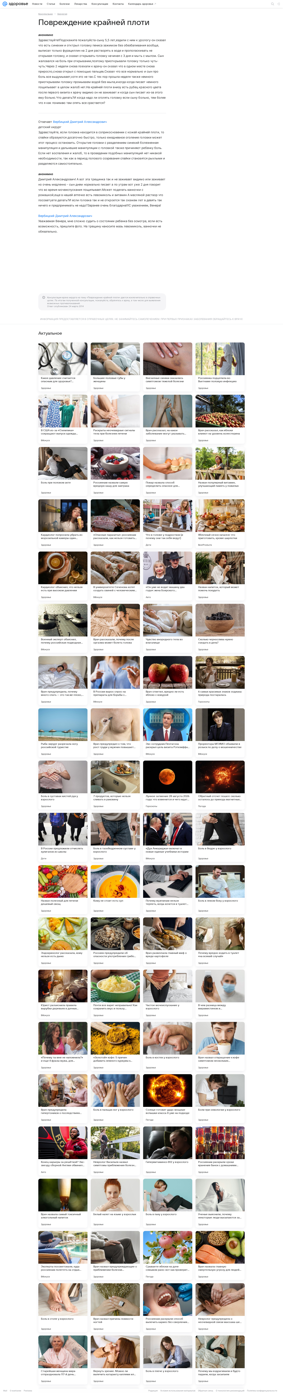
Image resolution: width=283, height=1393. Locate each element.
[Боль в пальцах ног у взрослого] (115, 1098)
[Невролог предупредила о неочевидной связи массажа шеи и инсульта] (220, 1307)
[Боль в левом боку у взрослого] (220, 889)
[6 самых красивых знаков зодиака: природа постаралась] (220, 680)
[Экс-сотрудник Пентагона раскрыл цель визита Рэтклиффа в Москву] (167, 732)
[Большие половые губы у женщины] (115, 366)
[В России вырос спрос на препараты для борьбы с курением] (115, 680)
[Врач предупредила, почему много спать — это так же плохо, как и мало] (62, 680)
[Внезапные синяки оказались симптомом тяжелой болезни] (167, 366)
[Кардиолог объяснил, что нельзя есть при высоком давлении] (62, 576)
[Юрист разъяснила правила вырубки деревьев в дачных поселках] (62, 994)
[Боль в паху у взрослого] (167, 1203)
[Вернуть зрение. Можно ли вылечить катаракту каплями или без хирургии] (115, 1360)
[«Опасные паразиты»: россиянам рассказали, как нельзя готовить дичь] (115, 523)
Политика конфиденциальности (262, 1390)
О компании (15, 1390)
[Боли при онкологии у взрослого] (220, 1098)
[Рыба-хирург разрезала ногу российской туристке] (62, 732)
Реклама (28, 1390)
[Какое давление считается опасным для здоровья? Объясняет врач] (62, 366)
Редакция (153, 1390)
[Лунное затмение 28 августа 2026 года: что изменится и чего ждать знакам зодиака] (167, 785)
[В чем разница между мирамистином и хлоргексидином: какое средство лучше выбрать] (220, 994)
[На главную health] (17, 4)
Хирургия (62, 14)
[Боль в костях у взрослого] (167, 1046)
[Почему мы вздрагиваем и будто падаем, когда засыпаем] (220, 1360)
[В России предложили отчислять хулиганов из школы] (62, 837)
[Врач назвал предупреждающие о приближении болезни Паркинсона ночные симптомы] (115, 1255)
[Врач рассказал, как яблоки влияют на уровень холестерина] (220, 419)
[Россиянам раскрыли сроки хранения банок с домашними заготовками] (220, 1150)
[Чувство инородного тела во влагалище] (167, 628)
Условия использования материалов (177, 1390)
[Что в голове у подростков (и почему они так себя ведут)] (167, 523)
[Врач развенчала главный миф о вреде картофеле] (167, 941)
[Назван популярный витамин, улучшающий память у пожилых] (220, 471)
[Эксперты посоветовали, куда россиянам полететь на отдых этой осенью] (62, 1255)
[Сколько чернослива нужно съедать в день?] (220, 628)
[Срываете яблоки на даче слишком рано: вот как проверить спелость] (167, 1255)
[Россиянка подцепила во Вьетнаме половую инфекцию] (220, 366)
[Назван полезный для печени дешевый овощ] (62, 889)
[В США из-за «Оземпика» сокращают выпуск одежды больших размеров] (62, 419)
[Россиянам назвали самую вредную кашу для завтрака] (115, 471)
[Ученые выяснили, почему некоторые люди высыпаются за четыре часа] (220, 1203)
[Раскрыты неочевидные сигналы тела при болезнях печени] (115, 419)
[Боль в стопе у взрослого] (62, 1307)
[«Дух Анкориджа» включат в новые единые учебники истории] (167, 837)
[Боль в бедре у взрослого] (220, 837)
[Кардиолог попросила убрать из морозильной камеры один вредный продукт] (62, 523)
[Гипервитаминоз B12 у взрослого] (167, 1150)
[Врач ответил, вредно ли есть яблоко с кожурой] (167, 680)
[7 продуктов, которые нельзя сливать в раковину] (115, 785)
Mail (5, 1390)
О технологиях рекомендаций (230, 1390)
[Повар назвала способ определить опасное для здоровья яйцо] (167, 471)
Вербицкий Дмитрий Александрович (80, 121)
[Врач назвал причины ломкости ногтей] (115, 1307)
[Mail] (5, 4)
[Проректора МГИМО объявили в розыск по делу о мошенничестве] (220, 732)
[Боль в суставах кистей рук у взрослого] (62, 785)
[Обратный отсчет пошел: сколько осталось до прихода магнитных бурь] (220, 785)
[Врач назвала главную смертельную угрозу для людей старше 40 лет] (220, 1255)
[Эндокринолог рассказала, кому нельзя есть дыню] (62, 941)
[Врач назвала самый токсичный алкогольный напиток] (62, 1203)
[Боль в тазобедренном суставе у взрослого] (115, 837)
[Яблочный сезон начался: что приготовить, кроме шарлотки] (220, 523)
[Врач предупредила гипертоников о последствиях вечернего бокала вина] (62, 1098)
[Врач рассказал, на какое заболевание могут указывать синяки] (167, 419)
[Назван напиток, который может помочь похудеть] (220, 576)
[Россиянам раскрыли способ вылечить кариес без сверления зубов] (167, 1307)
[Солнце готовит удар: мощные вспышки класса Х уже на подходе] (167, 1098)
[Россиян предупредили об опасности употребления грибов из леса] (115, 941)
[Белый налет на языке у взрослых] (115, 1203)
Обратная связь (205, 1390)
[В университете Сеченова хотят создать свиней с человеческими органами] (115, 576)
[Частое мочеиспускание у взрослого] (167, 994)
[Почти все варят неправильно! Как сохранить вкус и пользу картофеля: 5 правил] (115, 994)
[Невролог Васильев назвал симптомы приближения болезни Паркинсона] (115, 1150)
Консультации (45, 14)
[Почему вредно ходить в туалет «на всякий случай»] (220, 941)
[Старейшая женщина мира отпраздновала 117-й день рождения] (62, 1360)
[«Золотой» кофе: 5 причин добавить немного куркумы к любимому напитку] (115, 1046)
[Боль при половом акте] (62, 471)
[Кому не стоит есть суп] (115, 889)
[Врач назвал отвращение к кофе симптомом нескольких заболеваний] (220, 1046)
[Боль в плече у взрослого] (167, 1360)
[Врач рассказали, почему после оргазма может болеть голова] (115, 628)
